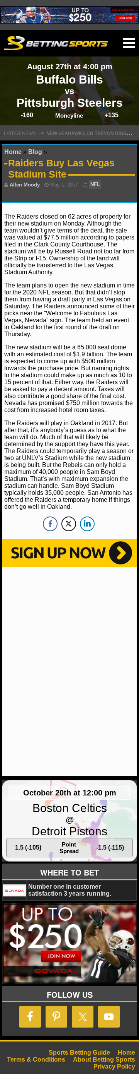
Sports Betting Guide (79, 1052)
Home (13, 152)
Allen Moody (25, 185)
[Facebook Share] (50, 523)
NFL (95, 185)
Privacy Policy (114, 1066)
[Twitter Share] (68, 523)
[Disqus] (69, 670)
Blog (35, 152)
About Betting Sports (104, 1059)
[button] (129, 43)
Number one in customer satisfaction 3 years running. (69, 890)
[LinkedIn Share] (87, 523)
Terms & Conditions (36, 1059)
